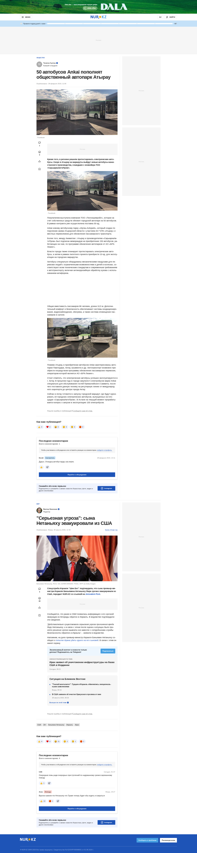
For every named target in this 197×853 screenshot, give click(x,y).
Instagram (108, 488)
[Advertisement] (98, 40)
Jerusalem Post (92, 594)
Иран (77, 725)
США (39, 725)
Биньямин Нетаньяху (56, 725)
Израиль (69, 725)
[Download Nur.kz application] (98, 7)
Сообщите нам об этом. (83, 411)
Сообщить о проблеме (147, 840)
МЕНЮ (27, 17)
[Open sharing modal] (39, 161)
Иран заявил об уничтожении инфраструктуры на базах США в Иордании (82, 663)
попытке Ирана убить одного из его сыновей (77, 640)
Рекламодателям (168, 840)
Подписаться (107, 651)
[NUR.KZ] (98, 17)
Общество (40, 58)
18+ (44, 725)
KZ (160, 17)
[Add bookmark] (39, 169)
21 (59, 741)
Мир (38, 504)
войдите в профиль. (104, 450)
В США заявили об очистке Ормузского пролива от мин (76, 694)
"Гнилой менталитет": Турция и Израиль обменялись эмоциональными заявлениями (81, 685)
